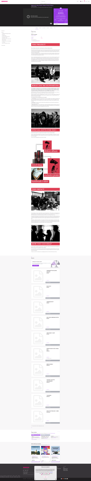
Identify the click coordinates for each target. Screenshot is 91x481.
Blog (56, 469)
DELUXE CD (3, 34)
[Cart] (82, 1)
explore (49, 444)
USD (77, 1)
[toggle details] (40, 462)
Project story (2, 30)
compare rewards (35, 265)
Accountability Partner (45, 457)
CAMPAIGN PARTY (4, 35)
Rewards (2, 32)
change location (49, 3)
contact (35, 35)
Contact (57, 467)
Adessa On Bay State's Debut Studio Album (42, 5)
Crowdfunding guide (52, 433)
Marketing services (65, 468)
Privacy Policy (24, 478)
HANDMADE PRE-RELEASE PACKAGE (6, 33)
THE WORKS (49, 395)
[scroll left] (58, 431)
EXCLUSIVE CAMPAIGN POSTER (6, 36)
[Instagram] (26, 470)
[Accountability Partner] (45, 450)
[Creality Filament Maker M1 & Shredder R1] (55, 450)
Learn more (46, 438)
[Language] (81, 1)
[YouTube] (25, 470)
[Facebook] (23, 470)
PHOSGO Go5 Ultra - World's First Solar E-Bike (35, 458)
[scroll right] (59, 431)
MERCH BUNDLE (50, 364)
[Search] (41, 1)
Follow (61, 19)
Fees (63, 467)
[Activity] (84, 1)
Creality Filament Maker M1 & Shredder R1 (55, 458)
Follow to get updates (34, 439)
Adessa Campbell (34, 6)
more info (32, 35)
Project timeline (3, 45)
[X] (24, 470)
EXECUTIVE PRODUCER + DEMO (6, 43)
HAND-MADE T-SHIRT (51, 333)
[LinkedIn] (27, 470)
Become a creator (65, 469)
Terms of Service (29, 478)
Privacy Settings (34, 478)
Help (48, 433)
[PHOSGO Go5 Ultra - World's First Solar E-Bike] (35, 450)
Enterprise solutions (65, 470)
